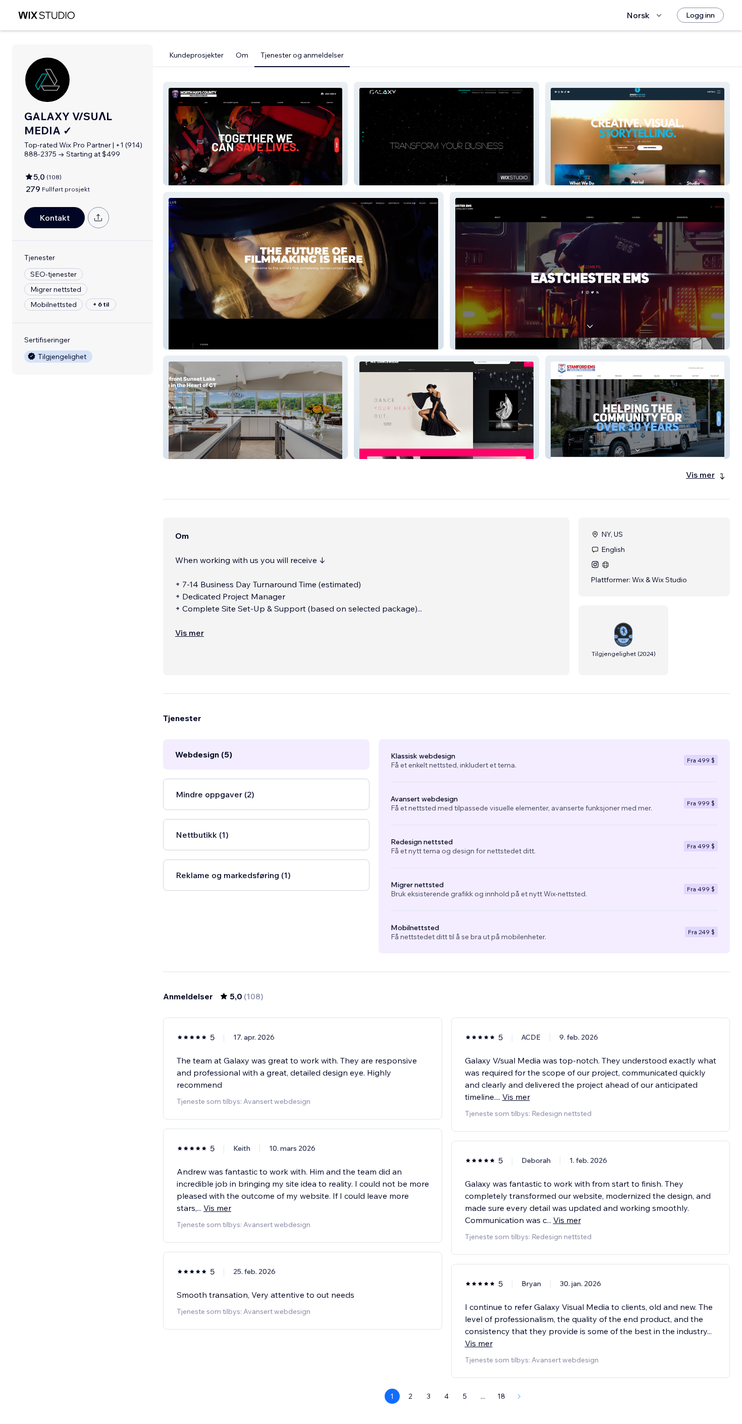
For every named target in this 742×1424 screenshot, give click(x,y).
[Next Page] (519, 1396)
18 (501, 1396)
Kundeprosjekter (196, 55)
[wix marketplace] (46, 15)
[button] (255, 133)
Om (242, 55)
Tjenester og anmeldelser (302, 55)
